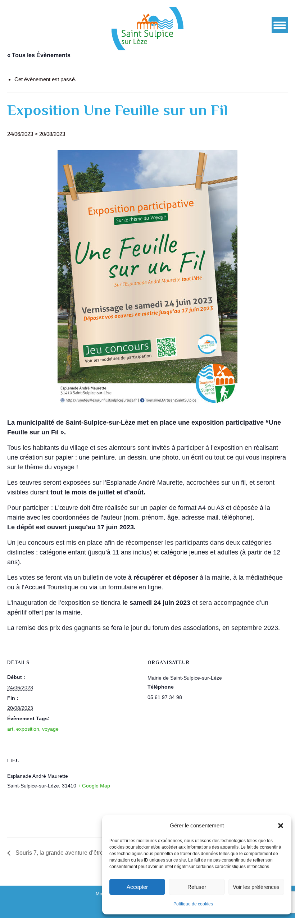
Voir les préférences (256, 887)
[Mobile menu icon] (280, 25)
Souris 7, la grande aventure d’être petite (66, 853)
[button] (280, 825)
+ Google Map (94, 786)
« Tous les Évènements (39, 55)
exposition (27, 729)
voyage (50, 729)
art (10, 729)
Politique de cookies (193, 903)
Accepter (137, 887)
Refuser (196, 887)
